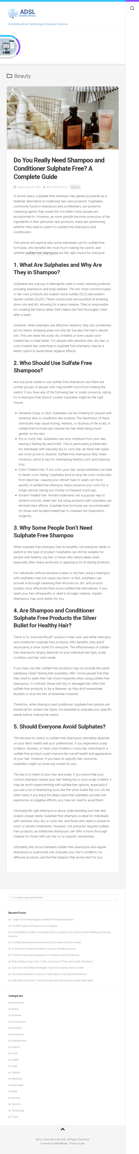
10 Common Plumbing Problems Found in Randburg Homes (44, 948)
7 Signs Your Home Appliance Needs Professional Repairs (43, 919)
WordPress (61, 1143)
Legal (14, 1066)
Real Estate (17, 1085)
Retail (14, 1091)
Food (14, 1053)
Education (17, 1028)
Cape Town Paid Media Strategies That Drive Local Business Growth (48, 967)
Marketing (17, 1078)
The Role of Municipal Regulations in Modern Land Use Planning (45, 955)
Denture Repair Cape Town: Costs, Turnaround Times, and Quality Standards (52, 961)
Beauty (75, 187)
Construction (19, 1021)
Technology (18, 1110)
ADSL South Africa (56, 187)
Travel (15, 1116)
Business (17, 1015)
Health (15, 1059)
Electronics (18, 1034)
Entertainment (19, 1040)
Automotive (18, 1002)
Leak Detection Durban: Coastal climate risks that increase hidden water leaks (52, 980)
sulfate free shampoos (42, 253)
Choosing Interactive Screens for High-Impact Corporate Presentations (49, 974)
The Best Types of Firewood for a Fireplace (34, 926)
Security (16, 1097)
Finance (16, 1047)
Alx (82, 1143)
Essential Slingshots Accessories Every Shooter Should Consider (46, 942)
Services (16, 1104)
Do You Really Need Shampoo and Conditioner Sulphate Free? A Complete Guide (59, 168)
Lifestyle (16, 1072)
